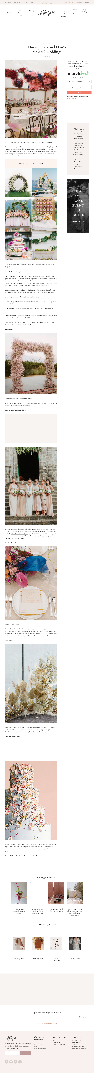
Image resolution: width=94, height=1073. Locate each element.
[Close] (85, 509)
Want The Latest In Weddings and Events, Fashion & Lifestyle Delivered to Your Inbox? (47, 532)
